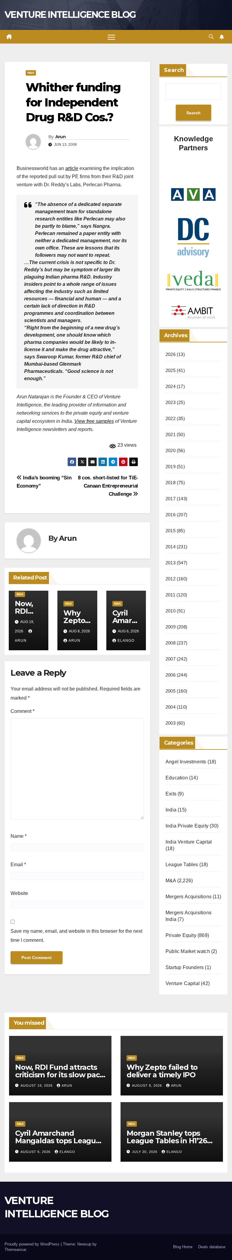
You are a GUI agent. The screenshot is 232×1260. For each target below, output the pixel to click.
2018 (171, 482)
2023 (171, 402)
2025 (171, 370)
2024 (171, 386)
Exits (171, 793)
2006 (171, 674)
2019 (171, 466)
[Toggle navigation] (111, 36)
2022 (171, 418)
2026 (171, 354)
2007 (171, 658)
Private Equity (181, 935)
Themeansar (15, 1249)
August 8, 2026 (147, 1085)
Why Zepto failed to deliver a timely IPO (162, 1071)
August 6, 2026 (36, 1152)
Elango (126, 640)
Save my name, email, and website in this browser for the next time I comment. (76, 936)
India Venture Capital (189, 841)
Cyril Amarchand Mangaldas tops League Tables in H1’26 (57, 1141)
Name (19, 836)
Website (19, 893)
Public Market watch (188, 951)
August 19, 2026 (37, 1085)
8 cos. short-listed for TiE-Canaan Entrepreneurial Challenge (108, 486)
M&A (30, 72)
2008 (171, 642)
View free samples (94, 421)
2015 (171, 530)
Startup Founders (185, 967)
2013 (171, 562)
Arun (60, 136)
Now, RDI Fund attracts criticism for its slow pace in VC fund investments (59, 1075)
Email (18, 864)
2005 (171, 691)
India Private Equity (187, 825)
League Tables (182, 864)
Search (174, 70)
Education (177, 777)
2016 (171, 514)
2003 (171, 723)
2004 (171, 707)
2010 (171, 610)
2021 (171, 434)
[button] (211, 36)
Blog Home (182, 1247)
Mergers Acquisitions (188, 896)
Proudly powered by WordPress (33, 1244)
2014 (171, 546)
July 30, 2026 (145, 1152)
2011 (170, 594)
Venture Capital (183, 983)
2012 (171, 578)
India (171, 809)
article (71, 168)
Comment (22, 711)
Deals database (211, 1247)
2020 (171, 450)
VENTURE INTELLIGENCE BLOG (70, 14)
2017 (171, 498)
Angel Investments (186, 761)
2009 (171, 626)
